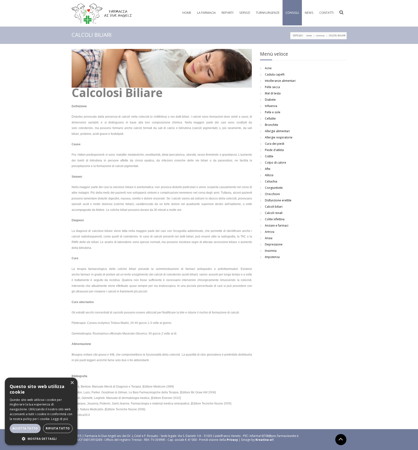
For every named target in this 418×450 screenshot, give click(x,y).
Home (186, 13)
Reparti (227, 13)
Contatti (326, 13)
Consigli (292, 13)
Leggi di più (59, 419)
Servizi (244, 13)
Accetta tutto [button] (25, 428)
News (309, 13)
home (309, 35)
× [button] (72, 383)
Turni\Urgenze (268, 13)
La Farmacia (206, 13)
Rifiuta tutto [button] (58, 428)
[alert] (41, 411)
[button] (41, 438)
